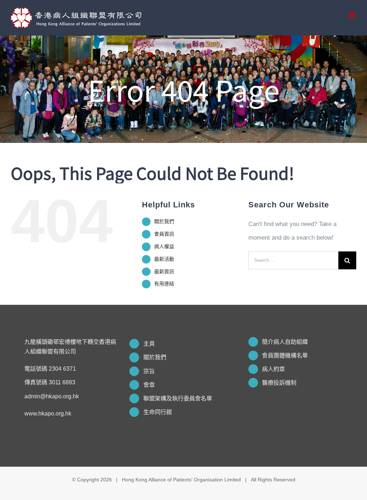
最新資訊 (164, 271)
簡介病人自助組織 (285, 342)
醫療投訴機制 (279, 383)
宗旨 (149, 371)
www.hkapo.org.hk (47, 413)
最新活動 (164, 259)
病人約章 (273, 369)
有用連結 (164, 284)
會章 (149, 385)
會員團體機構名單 (285, 355)
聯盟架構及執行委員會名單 (177, 398)
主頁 (149, 344)
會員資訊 (164, 234)
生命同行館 (157, 412)
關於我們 (164, 221)
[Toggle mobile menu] (352, 15)
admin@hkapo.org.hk (51, 396)
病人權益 (164, 246)
